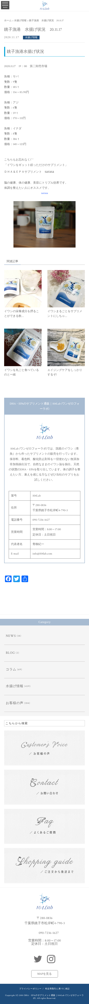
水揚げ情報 (31, 37)
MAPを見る (44, 974)
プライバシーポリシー (30, 988)
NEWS (11, 636)
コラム (11, 669)
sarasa (44, 193)
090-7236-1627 (49, 933)
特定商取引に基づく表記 (57, 988)
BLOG (10, 653)
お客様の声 (14, 703)
